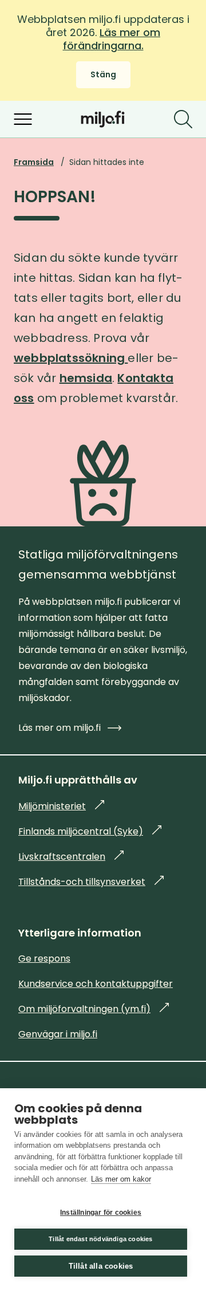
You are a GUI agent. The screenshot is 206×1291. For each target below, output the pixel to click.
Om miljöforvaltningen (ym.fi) (93, 1009)
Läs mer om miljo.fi (59, 727)
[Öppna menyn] (23, 119)
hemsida (86, 378)
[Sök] (183, 119)
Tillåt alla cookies (101, 1266)
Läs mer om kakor (121, 1179)
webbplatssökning (71, 358)
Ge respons (44, 958)
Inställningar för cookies (100, 1213)
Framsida (34, 162)
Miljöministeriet (61, 806)
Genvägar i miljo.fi (57, 1034)
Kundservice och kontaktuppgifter (95, 983)
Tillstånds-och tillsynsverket (91, 881)
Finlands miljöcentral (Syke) (89, 831)
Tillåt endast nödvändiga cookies (100, 1238)
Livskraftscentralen (71, 856)
